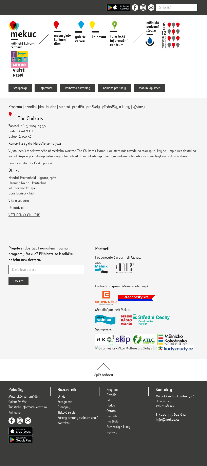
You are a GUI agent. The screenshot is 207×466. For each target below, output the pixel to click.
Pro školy (112, 421)
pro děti (78, 106)
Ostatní (111, 411)
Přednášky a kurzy (118, 427)
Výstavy (112, 432)
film (41, 106)
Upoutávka (16, 207)
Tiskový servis (66, 412)
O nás (61, 396)
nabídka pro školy (114, 88)
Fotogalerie (65, 402)
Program (15, 106)
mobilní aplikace (149, 88)
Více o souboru (18, 200)
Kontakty (64, 423)
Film (109, 400)
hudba (51, 106)
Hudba (111, 405)
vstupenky (20, 88)
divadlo (30, 106)
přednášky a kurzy (116, 106)
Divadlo (111, 395)
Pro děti (112, 416)
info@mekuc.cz (167, 419)
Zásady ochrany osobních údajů (78, 418)
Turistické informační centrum (27, 407)
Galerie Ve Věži (17, 402)
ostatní (64, 106)
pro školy (93, 106)
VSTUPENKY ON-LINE (24, 215)
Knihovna (14, 412)
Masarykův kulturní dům (24, 396)
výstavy (139, 106)
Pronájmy (64, 407)
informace (46, 88)
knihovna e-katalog (77, 88)
